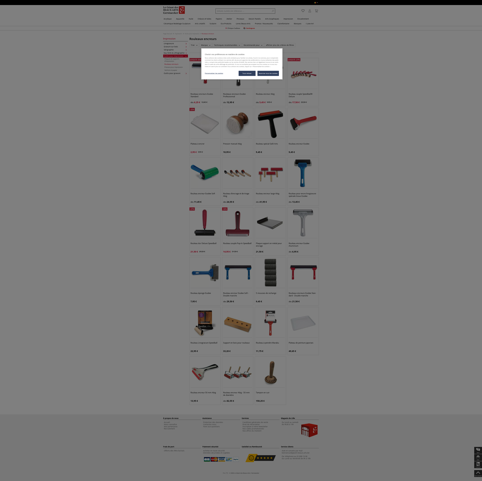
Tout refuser (247, 73)
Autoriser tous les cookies (268, 73)
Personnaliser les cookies (214, 73)
